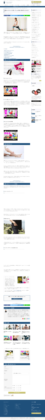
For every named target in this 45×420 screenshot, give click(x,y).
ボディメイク (34, 54)
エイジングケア (34, 49)
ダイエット (33, 52)
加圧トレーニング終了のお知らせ (38, 116)
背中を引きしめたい (35, 39)
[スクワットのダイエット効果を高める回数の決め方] (17, 327)
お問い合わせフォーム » (16, 298)
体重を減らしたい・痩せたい (36, 15)
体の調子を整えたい (35, 19)
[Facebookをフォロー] (27, 318)
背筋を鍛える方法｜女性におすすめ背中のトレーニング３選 (26, 332)
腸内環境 (33, 45)
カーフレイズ (15, 101)
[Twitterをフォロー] (28, 318)
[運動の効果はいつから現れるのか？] (8, 327)
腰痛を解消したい (34, 37)
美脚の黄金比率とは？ (7, 54)
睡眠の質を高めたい (35, 17)
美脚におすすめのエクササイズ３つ (9, 50)
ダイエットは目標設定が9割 (17, 290)
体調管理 (33, 57)
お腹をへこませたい (35, 22)
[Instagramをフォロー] (26, 318)
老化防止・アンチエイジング (36, 12)
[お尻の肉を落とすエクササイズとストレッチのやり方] (8, 337)
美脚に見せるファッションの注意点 (9, 55)
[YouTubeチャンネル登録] (23, 318)
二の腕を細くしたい (35, 20)
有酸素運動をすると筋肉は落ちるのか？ (38, 120)
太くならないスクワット (7, 51)
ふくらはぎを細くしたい (35, 27)
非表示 (6, 48)
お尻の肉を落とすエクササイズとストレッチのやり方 (7, 343)
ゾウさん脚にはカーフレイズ (8, 52)
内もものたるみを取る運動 (8, 53)
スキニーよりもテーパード (8, 56)
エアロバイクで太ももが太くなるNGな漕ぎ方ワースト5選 (26, 343)
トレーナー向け (6, 412)
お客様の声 (6, 408)
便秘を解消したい (34, 30)
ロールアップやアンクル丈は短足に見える (10, 58)
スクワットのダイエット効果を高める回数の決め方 (16, 332)
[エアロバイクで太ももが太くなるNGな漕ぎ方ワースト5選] (26, 337)
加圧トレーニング (34, 50)
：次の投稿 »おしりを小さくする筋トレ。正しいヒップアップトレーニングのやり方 (24, 358)
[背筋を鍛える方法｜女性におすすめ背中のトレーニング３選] (26, 327)
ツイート (13, 15)
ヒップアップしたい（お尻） (36, 34)
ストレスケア (34, 47)
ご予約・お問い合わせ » (36, 413)
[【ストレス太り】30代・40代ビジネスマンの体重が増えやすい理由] (17, 337)
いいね (7, 15)
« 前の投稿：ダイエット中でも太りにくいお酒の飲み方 (8, 357)
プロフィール (6, 407)
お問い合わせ (6, 414)
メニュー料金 (6, 406)
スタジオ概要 (6, 413)
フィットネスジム (34, 55)
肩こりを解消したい (35, 32)
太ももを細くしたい (35, 25)
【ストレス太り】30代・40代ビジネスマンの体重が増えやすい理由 (16, 343)
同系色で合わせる (6, 57)
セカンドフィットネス (7, 405)
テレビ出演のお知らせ (37, 111)
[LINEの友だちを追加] (24, 318)
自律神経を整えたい (35, 29)
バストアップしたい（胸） (35, 24)
